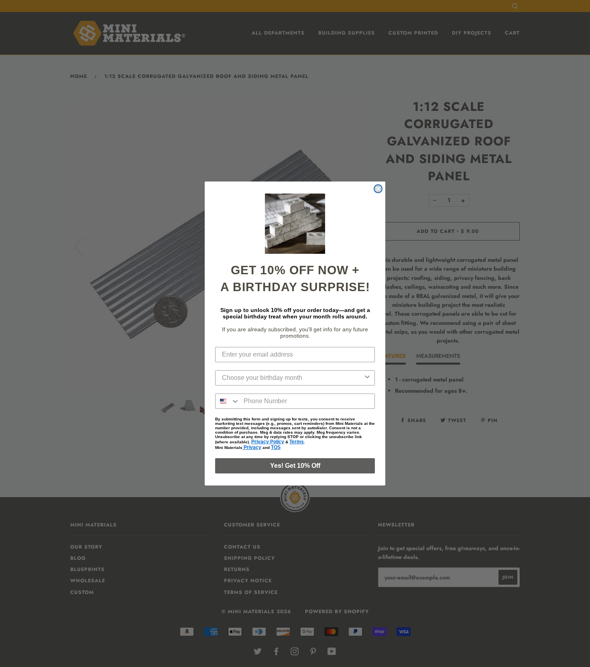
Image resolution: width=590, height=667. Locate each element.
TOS (276, 447)
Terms (296, 442)
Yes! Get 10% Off (295, 465)
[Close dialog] (378, 189)
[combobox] (292, 378)
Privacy (251, 447)
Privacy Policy (267, 442)
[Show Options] (367, 378)
